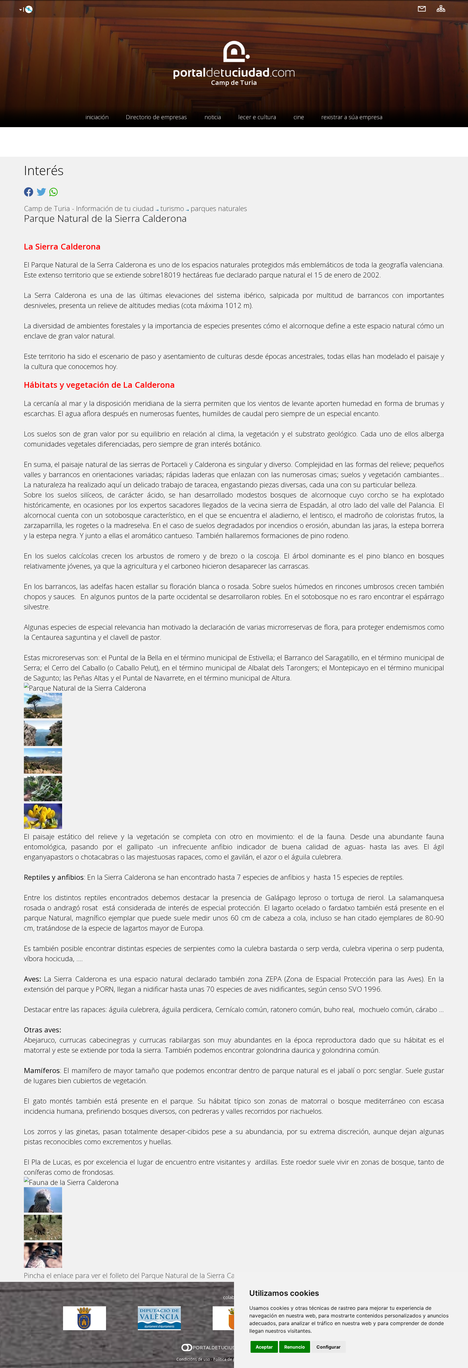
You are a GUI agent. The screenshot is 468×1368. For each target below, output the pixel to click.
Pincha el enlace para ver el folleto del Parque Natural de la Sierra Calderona (141, 1275)
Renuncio (294, 1347)
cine (299, 117)
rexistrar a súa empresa (351, 117)
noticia (212, 117)
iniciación (97, 117)
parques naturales (219, 208)
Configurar (328, 1347)
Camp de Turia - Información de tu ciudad (89, 208)
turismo (172, 208)
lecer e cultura (257, 117)
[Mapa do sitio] (441, 8)
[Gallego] (25, 10)
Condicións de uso (193, 1359)
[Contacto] (422, 8)
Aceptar (264, 1347)
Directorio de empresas (156, 117)
